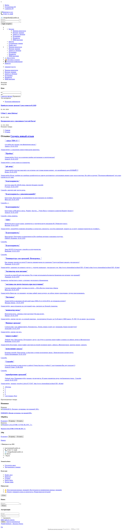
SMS (2, 520)
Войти (7, 5)
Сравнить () (9, 8)
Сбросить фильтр (6, 96)
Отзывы (7, 132)
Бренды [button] (11, 41)
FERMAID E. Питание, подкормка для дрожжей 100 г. (16, 413)
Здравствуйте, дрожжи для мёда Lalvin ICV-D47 (17, 383)
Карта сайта (9, 480)
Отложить (20, 421)
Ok (2, 527)
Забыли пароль (9, 520)
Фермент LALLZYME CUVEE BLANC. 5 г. (13, 428)
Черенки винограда (19, 31)
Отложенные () (10, 7)
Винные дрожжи (18, 32)
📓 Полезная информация (13, 61)
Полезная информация (12, 101)
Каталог (11, 29)
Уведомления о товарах (13, 467)
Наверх (3, 440)
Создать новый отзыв (22, 136)
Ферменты (16, 38)
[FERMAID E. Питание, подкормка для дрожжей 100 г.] (20, 409)
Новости (8, 63)
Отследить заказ (10, 465)
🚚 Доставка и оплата (12, 60)
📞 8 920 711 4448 (7, 14)
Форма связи (9, 482)
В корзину (4, 421)
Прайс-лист (13, 45)
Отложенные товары (16, 43)
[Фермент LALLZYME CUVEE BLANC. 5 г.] (16, 425)
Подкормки (16, 36)
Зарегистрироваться (13, 522)
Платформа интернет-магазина (55, 529)
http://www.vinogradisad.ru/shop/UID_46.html (48, 383)
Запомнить (7, 518)
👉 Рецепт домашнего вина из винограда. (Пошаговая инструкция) (28, 492)
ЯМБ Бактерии (18, 40)
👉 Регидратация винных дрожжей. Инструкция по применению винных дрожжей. (33, 490)
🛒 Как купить (10, 58)
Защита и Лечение (19, 34)
